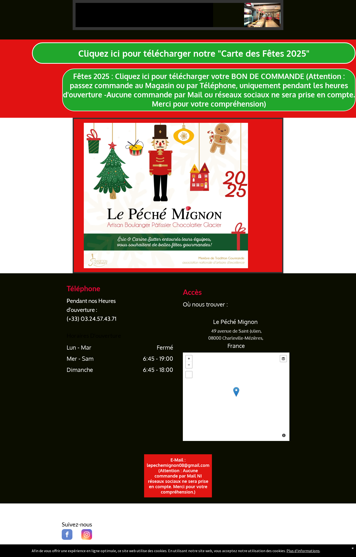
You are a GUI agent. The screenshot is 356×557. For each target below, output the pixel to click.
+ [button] (189, 358)
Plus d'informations (303, 550)
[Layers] (283, 358)
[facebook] (67, 535)
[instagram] (86, 535)
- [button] (189, 365)
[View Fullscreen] (189, 374)
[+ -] (236, 397)
